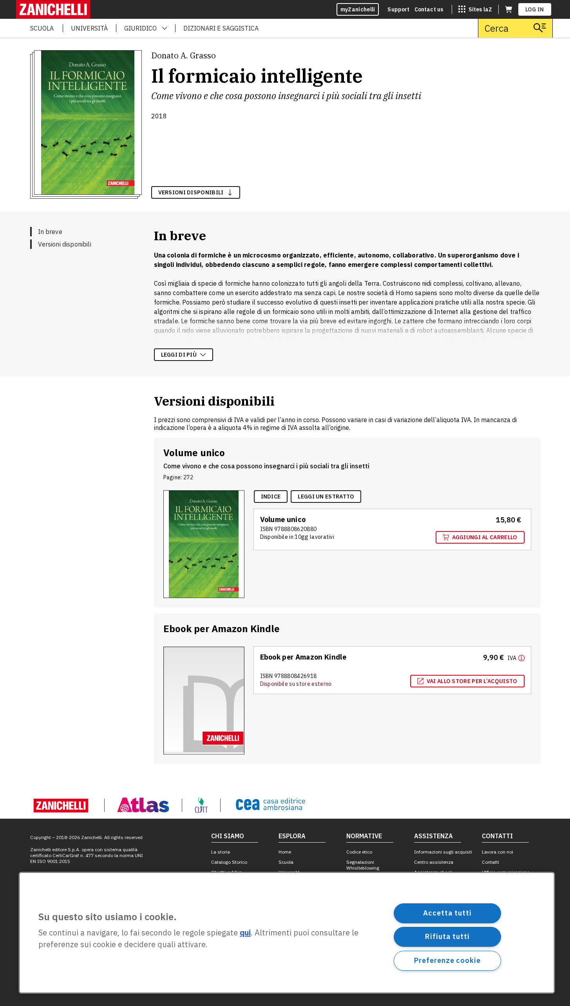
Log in (534, 9)
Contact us (428, 9)
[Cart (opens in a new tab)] (508, 9)
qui (245, 933)
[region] (287, 932)
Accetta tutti (447, 912)
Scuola (286, 862)
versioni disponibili (191, 192)
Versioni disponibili (64, 244)
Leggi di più (179, 354)
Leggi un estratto (326, 496)
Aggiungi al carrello (485, 537)
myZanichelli (357, 9)
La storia (220, 852)
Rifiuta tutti (447, 936)
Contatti (490, 862)
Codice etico (359, 852)
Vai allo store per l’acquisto (472, 681)
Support (398, 9)
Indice (271, 496)
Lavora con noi (497, 852)
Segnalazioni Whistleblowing (362, 865)
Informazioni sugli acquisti (443, 852)
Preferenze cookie (447, 960)
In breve (50, 232)
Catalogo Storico (229, 862)
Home (285, 852)
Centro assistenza (433, 862)
